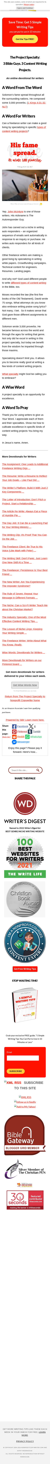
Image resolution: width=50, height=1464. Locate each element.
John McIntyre (15, 211)
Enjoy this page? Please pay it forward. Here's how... (25, 750)
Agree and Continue (25, 8)
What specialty (10, 374)
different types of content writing (28, 282)
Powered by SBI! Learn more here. (25, 720)
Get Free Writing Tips (25, 969)
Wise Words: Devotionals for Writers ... (23, 652)
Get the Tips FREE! (25, 39)
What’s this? (6, 737)
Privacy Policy (25, 1441)
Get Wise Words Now (25, 685)
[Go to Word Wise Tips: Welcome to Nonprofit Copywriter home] (25, 12)
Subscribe (15, 1071)
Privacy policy (29, 5)
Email (9, 1052)
